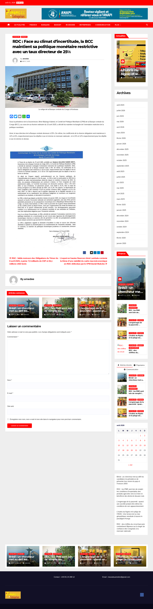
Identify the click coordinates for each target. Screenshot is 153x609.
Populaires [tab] (140, 365)
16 (145, 445)
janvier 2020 (121, 243)
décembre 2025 (123, 149)
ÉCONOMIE (70, 25)
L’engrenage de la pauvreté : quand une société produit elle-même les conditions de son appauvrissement (130, 504)
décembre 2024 (123, 216)
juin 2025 (120, 182)
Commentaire (12, 337)
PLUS (117, 25)
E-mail (10, 393)
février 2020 (121, 238)
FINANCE (33, 25)
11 (123, 445)
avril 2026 (120, 127)
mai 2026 (120, 121)
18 (123, 450)
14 (136, 445)
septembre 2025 (123, 166)
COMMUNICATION (102, 25)
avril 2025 (120, 193)
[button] (147, 25)
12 (127, 445)
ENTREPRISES (85, 25)
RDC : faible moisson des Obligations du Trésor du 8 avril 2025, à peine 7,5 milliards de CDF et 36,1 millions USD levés (33, 261)
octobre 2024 (122, 227)
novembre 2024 (123, 221)
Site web (10, 406)
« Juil (130, 465)
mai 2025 (120, 188)
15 (140, 445)
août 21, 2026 (125, 77)
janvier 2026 (121, 144)
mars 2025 (121, 199)
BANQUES (45, 25)
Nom (9, 380)
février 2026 (121, 138)
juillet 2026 (121, 110)
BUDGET (57, 25)
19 (127, 450)
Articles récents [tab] (126, 365)
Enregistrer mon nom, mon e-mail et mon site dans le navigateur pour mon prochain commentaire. (45, 419)
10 (119, 445)
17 (119, 450)
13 (132, 445)
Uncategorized (133, 347)
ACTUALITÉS (19, 25)
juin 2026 (120, 116)
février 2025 (121, 205)
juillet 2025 (121, 177)
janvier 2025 (121, 210)
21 (136, 450)
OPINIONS (91, 305)
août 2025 (120, 171)
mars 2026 (121, 133)
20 (132, 450)
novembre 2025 (123, 155)
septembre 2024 (123, 232)
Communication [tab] (132, 369)
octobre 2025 (122, 160)
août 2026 (120, 105)
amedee (26, 59)
